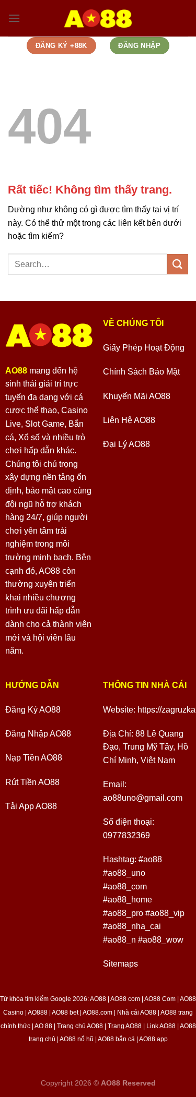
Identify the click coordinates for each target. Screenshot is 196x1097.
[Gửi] (177, 264)
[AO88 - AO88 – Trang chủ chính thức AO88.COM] (98, 18)
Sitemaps (120, 963)
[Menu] (14, 18)
